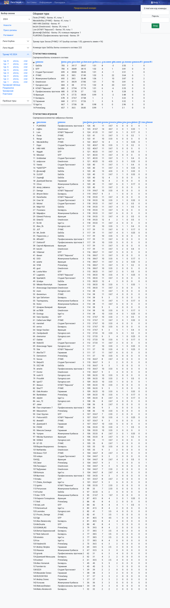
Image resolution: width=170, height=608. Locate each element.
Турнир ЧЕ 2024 (10, 54)
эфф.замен (116, 62)
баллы (64, 62)
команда (39, 62)
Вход (155, 2)
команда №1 (137, 62)
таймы (119, 122)
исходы (105, 122)
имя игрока (41, 122)
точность (112, 122)
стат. (26, 61)
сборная (149, 122)
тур (6, 61)
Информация (45, 2)
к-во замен (106, 62)
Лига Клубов (9, 41)
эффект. (134, 122)
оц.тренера (126, 62)
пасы (129, 122)
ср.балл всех (86, 62)
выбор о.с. (96, 62)
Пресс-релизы (10, 30)
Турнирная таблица (11, 85)
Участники (7, 94)
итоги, (16, 61)
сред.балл (76, 62)
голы (69, 62)
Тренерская (8, 91)
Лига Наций (8, 48)
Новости (7, 25)
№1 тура (142, 122)
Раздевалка (8, 88)
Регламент (8, 35)
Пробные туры (9, 101)
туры (85, 122)
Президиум (59, 2)
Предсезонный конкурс (85, 8)
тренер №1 (147, 62)
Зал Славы (32, 2)
